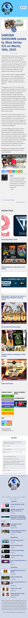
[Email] (21, 171)
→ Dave (11, 189)
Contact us (15, 498)
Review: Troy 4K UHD (15, 588)
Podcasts (15, 497)
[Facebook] (3, 171)
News (16, 53)
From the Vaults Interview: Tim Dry (18, 561)
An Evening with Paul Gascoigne (11, 327)
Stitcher (8, 403)
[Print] (19, 171)
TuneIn (8, 406)
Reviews (23, 497)
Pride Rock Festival (7, 383)
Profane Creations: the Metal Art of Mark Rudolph (18, 531)
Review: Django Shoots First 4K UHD (17, 571)
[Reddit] (11, 171)
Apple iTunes (8, 399)
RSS (8, 413)
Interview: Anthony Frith (16, 540)
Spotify (8, 409)
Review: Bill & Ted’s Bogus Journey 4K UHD (17, 594)
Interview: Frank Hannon (16, 555)
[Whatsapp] (16, 171)
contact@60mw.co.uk (21, 612)
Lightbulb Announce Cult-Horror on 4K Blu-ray (17, 510)
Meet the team (9, 497)
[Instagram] (8, 171)
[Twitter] (5, 171)
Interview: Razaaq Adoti (16, 545)
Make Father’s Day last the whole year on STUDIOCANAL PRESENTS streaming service (13, 297)
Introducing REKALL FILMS (9, 239)
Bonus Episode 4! (20, 202)
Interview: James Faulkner (17, 550)
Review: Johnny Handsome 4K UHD (18, 582)
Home (3, 497)
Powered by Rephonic (22, 475)
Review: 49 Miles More (16, 577)
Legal (11, 498)
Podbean (8, 396)
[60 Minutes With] (7, 14)
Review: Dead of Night (9, 200)
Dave (12, 53)
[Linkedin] (13, 171)
